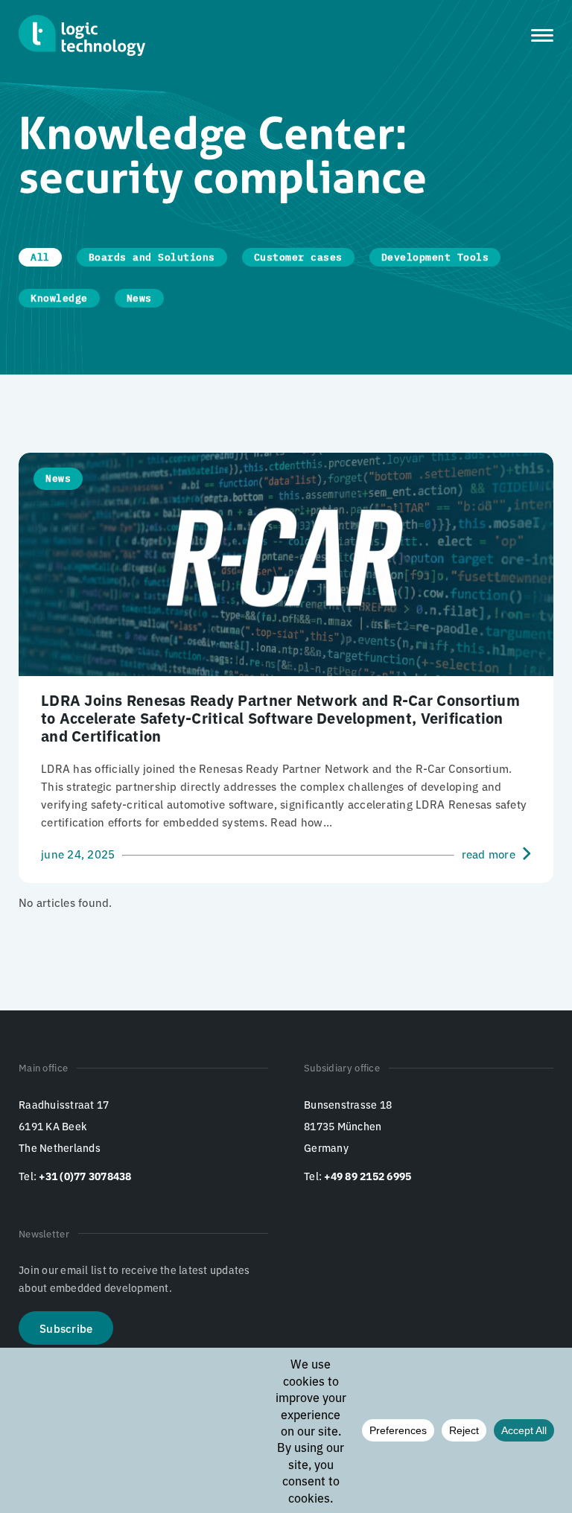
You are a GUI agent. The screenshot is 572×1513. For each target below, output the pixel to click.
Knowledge (59, 298)
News (139, 298)
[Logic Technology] (82, 35)
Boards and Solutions (152, 257)
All (40, 257)
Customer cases (298, 257)
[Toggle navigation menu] (542, 35)
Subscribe (65, 1328)
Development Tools (435, 257)
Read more (488, 853)
